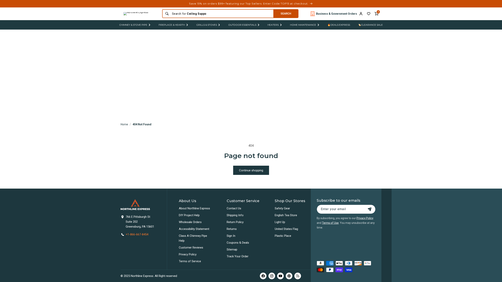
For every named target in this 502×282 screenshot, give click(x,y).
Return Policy (235, 222)
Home (124, 124)
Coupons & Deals (238, 242)
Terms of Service (190, 261)
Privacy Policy (187, 254)
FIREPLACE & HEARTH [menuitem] (172, 24)
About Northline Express (194, 208)
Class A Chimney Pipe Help (193, 238)
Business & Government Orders (336, 13)
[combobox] (221, 14)
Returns (232, 229)
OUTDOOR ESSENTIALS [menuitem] (242, 24)
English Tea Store (286, 215)
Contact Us (234, 208)
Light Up (280, 222)
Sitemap (232, 249)
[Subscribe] (370, 209)
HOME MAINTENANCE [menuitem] (303, 24)
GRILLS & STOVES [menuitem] (206, 24)
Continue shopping (251, 170)
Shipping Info (235, 215)
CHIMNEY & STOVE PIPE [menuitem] (133, 24)
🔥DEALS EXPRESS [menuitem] (338, 24)
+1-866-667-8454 (137, 234)
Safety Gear (282, 208)
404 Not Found (142, 124)
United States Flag (286, 229)
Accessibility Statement (194, 229)
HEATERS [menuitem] (273, 24)
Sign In (231, 236)
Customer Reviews (191, 247)
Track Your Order (237, 256)
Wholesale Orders (190, 222)
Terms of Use (330, 222)
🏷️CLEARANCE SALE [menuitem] (370, 24)
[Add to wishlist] (369, 13)
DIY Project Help (189, 215)
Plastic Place (283, 236)
